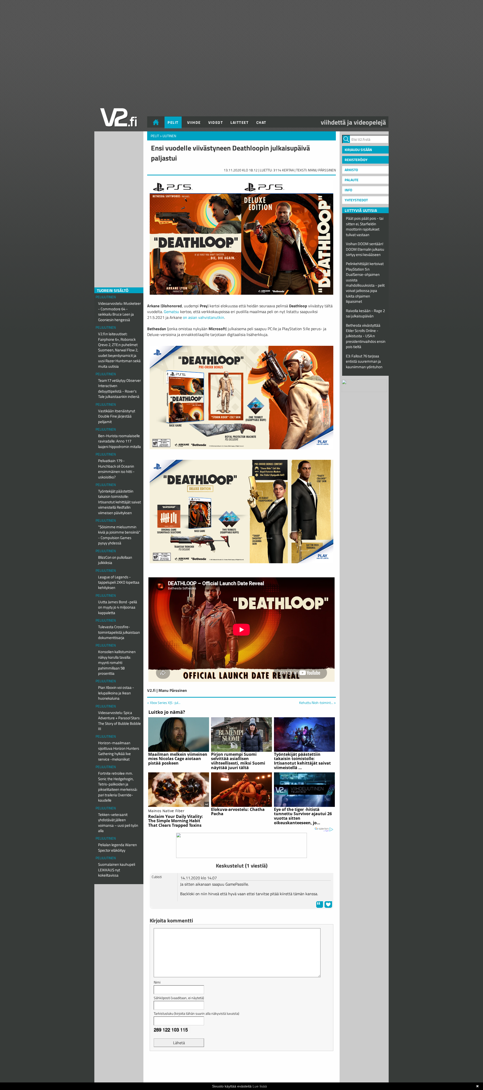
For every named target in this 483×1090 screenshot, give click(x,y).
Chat (261, 122)
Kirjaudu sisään (358, 149)
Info (348, 190)
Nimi (157, 982)
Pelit (173, 122)
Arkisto (351, 169)
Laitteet (239, 122)
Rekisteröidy (356, 159)
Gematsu (171, 312)
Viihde (194, 122)
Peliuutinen (106, 296)
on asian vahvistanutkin (203, 317)
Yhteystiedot (356, 200)
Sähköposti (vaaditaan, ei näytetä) (179, 997)
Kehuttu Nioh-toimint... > (317, 702)
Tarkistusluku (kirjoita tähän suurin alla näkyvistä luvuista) (196, 1013)
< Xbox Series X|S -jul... (163, 702)
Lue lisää (260, 1086)
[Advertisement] (241, 1067)
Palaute (351, 179)
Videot (215, 122)
